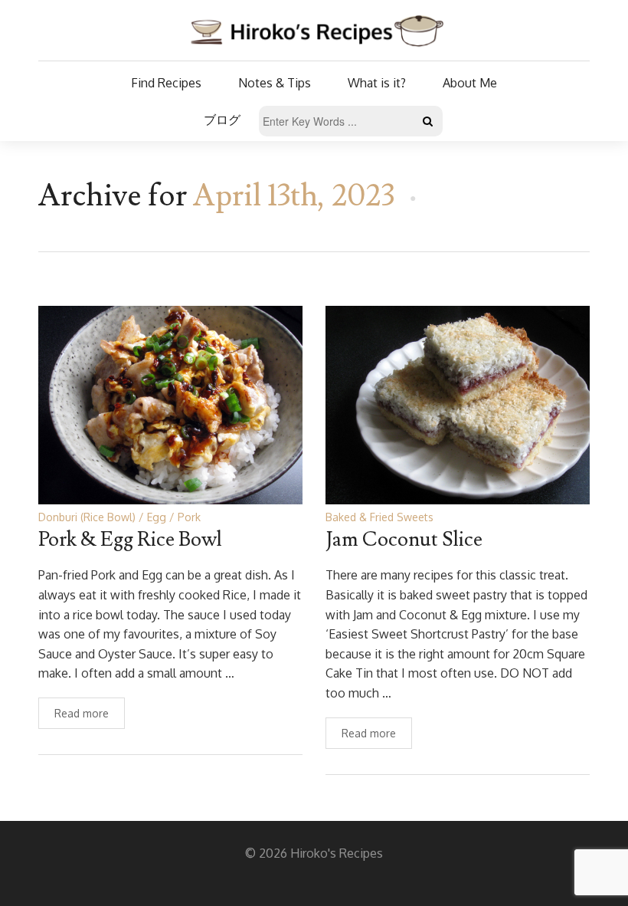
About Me (470, 82)
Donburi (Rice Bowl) (87, 517)
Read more (81, 713)
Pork (189, 517)
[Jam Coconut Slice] (457, 404)
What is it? (377, 82)
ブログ (222, 119)
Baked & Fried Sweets (379, 517)
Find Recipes (166, 82)
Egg (156, 517)
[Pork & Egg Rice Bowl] (170, 404)
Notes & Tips (274, 82)
